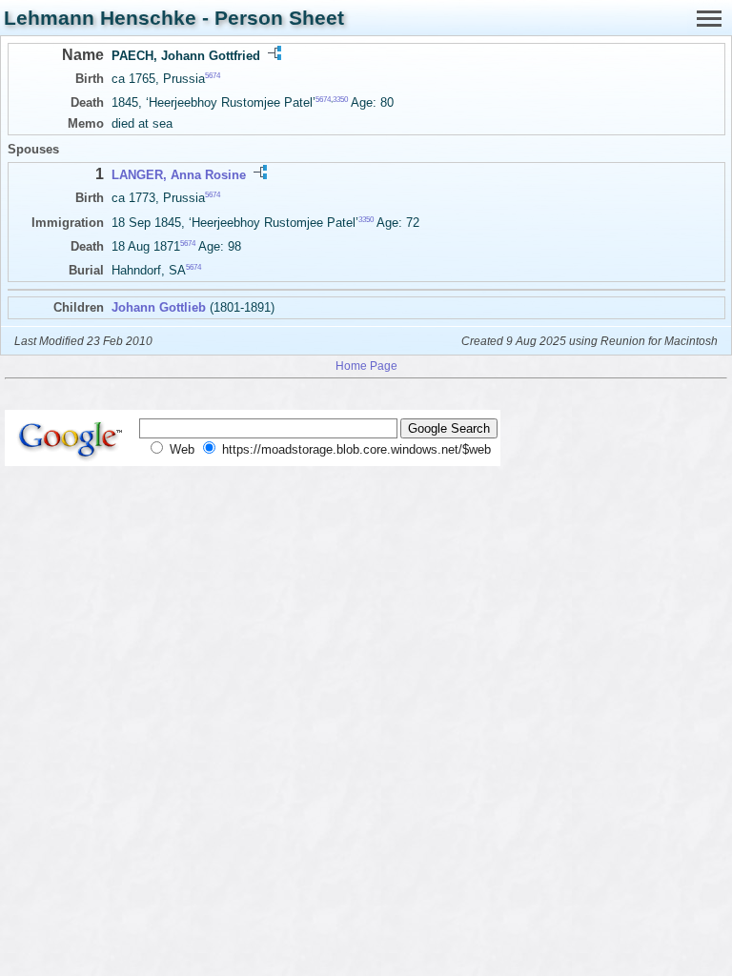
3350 (340, 99)
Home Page (366, 365)
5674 (212, 75)
